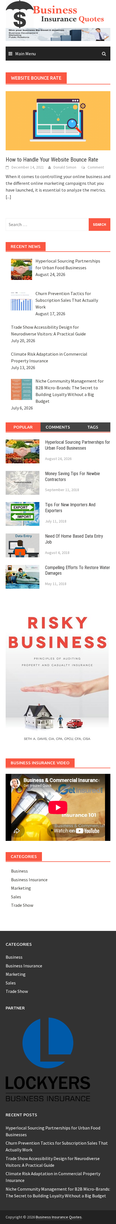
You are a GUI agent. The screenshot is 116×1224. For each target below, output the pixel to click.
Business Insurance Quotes (59, 1217)
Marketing (21, 888)
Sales (16, 896)
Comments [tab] (58, 427)
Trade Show (22, 905)
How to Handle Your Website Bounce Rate (52, 159)
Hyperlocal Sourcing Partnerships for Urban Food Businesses (77, 445)
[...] (8, 196)
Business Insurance (29, 879)
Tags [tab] (92, 427)
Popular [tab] (23, 427)
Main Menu (25, 53)
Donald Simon (64, 167)
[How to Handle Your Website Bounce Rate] (58, 120)
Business (19, 871)
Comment (96, 167)
